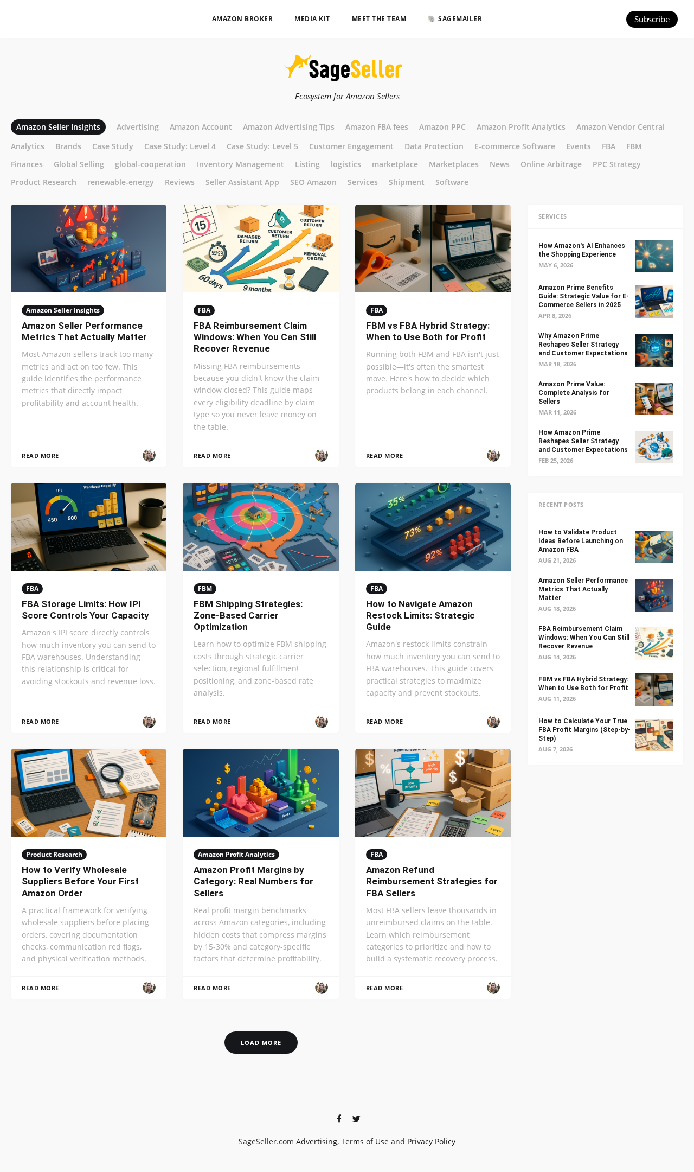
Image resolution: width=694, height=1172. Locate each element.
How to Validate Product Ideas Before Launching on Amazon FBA (580, 540)
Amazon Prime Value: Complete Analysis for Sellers (573, 392)
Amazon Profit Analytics (236, 854)
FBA (204, 310)
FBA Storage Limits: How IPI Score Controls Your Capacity (85, 609)
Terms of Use (365, 1141)
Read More (40, 455)
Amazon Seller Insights (63, 310)
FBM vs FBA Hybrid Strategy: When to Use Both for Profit (428, 331)
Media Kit (312, 18)
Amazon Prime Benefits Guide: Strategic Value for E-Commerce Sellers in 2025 (583, 296)
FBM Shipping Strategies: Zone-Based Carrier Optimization (248, 615)
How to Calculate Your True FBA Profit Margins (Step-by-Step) (584, 729)
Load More (261, 1043)
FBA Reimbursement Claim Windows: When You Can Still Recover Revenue (255, 337)
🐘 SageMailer (455, 18)
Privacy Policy (431, 1141)
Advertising (316, 1141)
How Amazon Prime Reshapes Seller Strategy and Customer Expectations (583, 441)
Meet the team (379, 18)
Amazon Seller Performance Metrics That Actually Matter (84, 331)
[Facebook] (339, 1119)
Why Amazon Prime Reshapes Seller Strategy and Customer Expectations (583, 344)
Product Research (54, 854)
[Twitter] (356, 1119)
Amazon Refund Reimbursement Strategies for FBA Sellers (432, 881)
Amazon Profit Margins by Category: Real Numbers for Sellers (253, 881)
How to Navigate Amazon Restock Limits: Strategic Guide (420, 615)
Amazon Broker (242, 18)
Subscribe (652, 19)
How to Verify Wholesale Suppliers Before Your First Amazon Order (80, 881)
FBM (205, 588)
